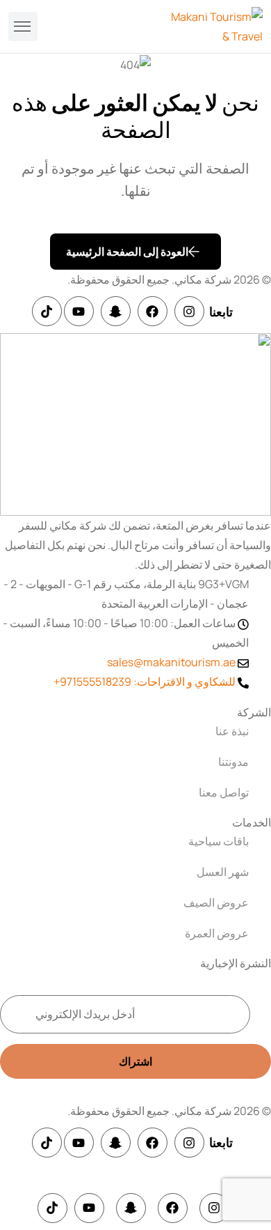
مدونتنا (233, 761)
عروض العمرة (217, 933)
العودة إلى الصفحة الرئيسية (127, 251)
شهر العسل (223, 871)
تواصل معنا (224, 792)
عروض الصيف (216, 902)
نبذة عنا (232, 731)
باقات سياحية (218, 841)
